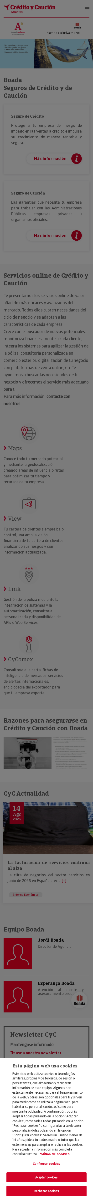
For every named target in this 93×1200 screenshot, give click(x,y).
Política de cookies (54, 1154)
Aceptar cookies (46, 1177)
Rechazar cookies (46, 1191)
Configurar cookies (46, 1164)
